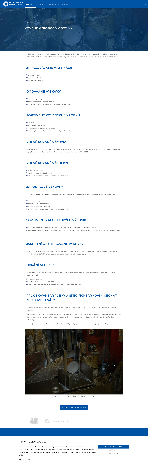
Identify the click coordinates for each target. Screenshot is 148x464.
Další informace (24, 459)
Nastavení (113, 453)
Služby (40, 4)
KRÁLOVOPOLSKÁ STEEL (33, 23)
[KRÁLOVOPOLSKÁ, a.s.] (13, 4)
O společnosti (53, 4)
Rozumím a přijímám (113, 446)
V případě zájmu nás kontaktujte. (74, 407)
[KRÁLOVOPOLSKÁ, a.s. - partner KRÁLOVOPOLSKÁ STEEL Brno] (57, 421)
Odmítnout (113, 450)
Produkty (30, 4)
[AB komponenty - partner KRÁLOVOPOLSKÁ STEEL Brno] (34, 421)
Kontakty (66, 4)
